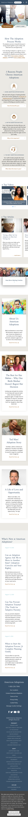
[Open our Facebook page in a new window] (8, 711)
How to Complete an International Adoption (14, 778)
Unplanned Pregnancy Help (14, 745)
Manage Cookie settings (14, 814)
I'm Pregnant (7, 26)
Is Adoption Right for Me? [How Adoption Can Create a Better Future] (14, 202)
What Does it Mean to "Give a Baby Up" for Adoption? (14, 728)
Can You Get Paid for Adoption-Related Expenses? (14, 733)
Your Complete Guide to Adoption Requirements (14, 758)
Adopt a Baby (21, 26)
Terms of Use (14, 696)
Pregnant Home (14, 725)
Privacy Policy (14, 699)
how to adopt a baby (19, 57)
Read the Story (13, 342)
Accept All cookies (14, 812)
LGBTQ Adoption (14, 766)
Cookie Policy (14, 703)
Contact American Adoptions (14, 693)
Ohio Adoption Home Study (14, 764)
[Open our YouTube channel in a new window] (15, 711)
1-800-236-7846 (14, 686)
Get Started (18, 2)
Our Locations (14, 690)
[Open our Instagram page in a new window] (18, 711)
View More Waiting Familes (14, 280)
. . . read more (16, 255)
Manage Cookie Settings (14, 706)
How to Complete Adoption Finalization (14, 769)
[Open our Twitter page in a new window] (11, 711)
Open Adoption (14, 743)
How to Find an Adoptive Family (14, 740)
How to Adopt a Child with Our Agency (14, 754)
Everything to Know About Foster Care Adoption (14, 773)
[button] (26, 193)
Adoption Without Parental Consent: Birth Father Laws (14, 737)
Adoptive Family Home (14, 751)
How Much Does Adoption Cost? (14, 761)
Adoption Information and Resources (13, 788)
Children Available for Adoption (14, 781)
